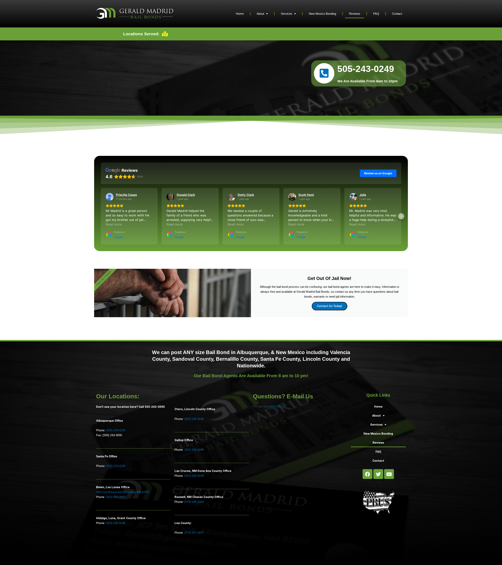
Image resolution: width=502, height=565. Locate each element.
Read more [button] (114, 224)
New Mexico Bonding (322, 13)
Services (286, 13)
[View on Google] (110, 197)
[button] (101, 216)
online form (276, 406)
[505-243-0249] (324, 73)
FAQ (376, 13)
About (260, 13)
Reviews (354, 13)
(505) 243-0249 (115, 430)
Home (240, 13)
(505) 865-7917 (115, 497)
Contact (397, 13)
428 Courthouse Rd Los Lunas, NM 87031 (123, 492)
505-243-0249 (365, 69)
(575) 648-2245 (194, 502)
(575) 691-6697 (194, 532)
